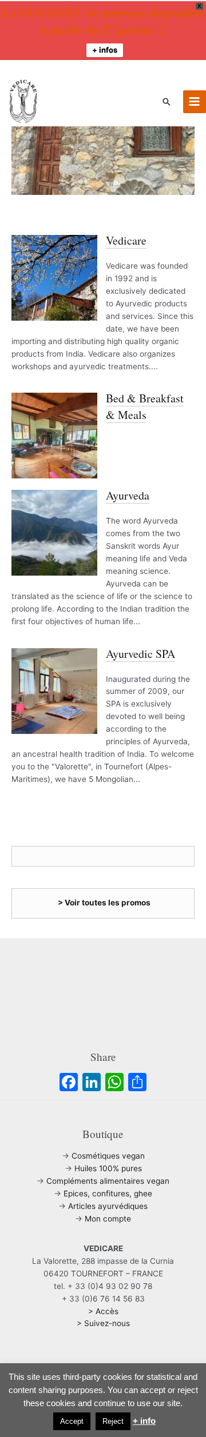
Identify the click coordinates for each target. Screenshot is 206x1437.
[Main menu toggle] (194, 101)
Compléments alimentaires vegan (107, 1180)
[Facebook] (68, 1083)
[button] (166, 102)
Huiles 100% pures (108, 1168)
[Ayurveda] (54, 532)
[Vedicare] (54, 277)
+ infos (104, 49)
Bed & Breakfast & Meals (145, 406)
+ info (144, 1421)
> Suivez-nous (103, 1323)
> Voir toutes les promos (104, 902)
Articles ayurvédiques (108, 1206)
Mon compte (108, 1218)
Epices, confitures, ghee (108, 1193)
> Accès (103, 1311)
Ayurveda (127, 495)
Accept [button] (72, 1421)
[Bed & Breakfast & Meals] (54, 435)
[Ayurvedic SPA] (54, 690)
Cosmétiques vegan (108, 1155)
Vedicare (126, 240)
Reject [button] (113, 1421)
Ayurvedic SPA (140, 653)
